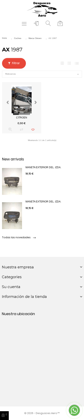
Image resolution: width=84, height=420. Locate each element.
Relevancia (42, 74)
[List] (77, 63)
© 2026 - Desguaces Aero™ (42, 413)
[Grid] (62, 63)
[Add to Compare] (21, 129)
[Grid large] (69, 63)
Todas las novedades (16, 237)
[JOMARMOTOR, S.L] (42, 9)
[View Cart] (60, 23)
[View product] (33, 129)
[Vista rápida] (10, 129)
